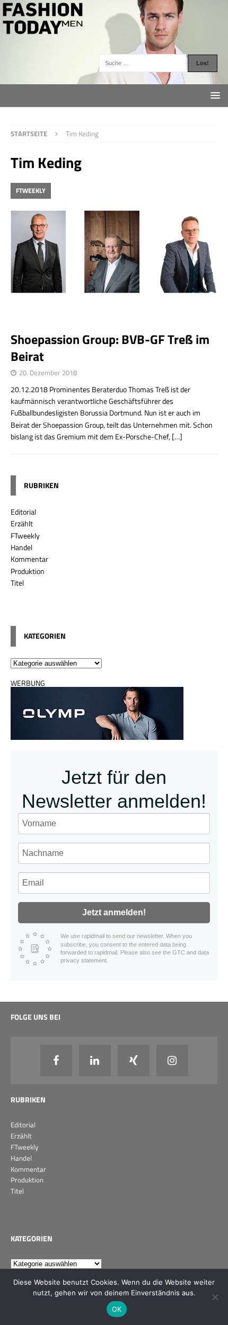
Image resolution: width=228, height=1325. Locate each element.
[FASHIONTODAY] (114, 78)
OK (117, 1309)
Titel (17, 582)
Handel (21, 547)
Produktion (28, 571)
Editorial (23, 511)
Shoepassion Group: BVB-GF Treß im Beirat (110, 347)
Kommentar (29, 558)
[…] (177, 436)
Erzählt (22, 523)
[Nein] (214, 1297)
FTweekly (25, 535)
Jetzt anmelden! (114, 912)
